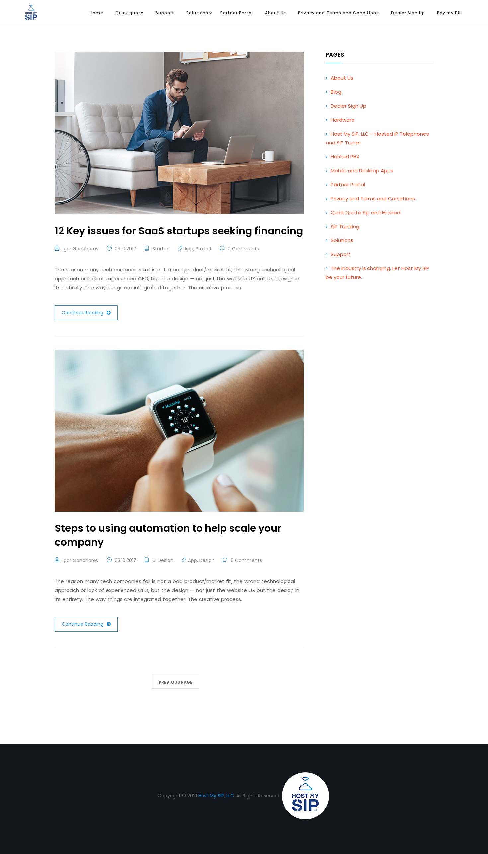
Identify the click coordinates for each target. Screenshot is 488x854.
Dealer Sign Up (408, 13)
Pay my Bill (449, 13)
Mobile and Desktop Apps (362, 170)
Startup (161, 248)
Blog (336, 91)
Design (207, 560)
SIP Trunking (345, 226)
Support (165, 13)
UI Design (162, 560)
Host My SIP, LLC (216, 795)
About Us (275, 13)
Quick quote (129, 13)
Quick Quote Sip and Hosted (365, 212)
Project (204, 248)
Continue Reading (82, 312)
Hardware (343, 119)
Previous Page (175, 682)
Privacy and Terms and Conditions (338, 13)
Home (96, 13)
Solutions (197, 13)
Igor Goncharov (81, 248)
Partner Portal (236, 13)
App (188, 248)
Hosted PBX (345, 156)
